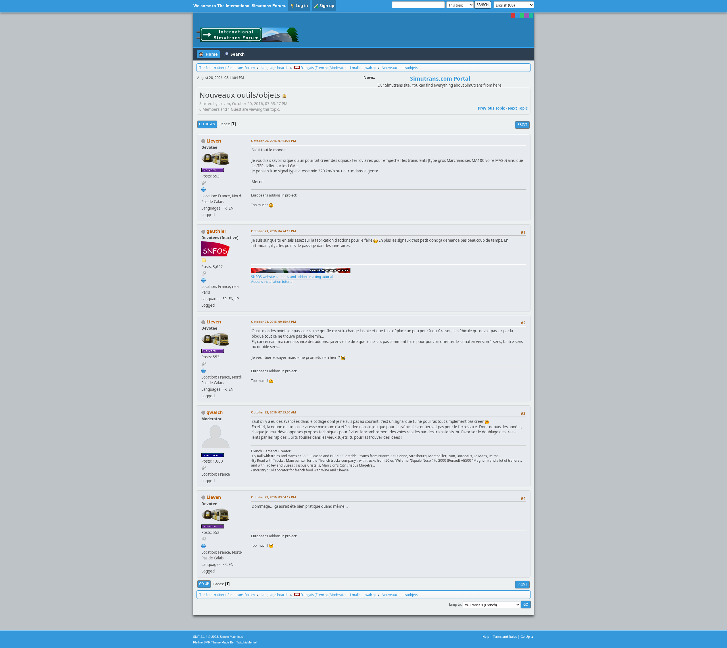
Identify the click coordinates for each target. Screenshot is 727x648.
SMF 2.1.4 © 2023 (205, 636)
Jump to (455, 604)
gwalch (369, 67)
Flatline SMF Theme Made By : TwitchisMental (224, 642)
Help (485, 636)
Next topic (518, 108)
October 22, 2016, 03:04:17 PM (273, 497)
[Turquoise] (531, 15)
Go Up (204, 584)
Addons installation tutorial (272, 281)
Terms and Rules (505, 636)
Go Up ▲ (527, 636)
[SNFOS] (203, 189)
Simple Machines (231, 636)
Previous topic (491, 108)
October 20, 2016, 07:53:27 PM (273, 141)
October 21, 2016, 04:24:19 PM (273, 231)
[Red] (513, 15)
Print (522, 124)
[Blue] (517, 15)
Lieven (213, 141)
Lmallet (356, 67)
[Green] (522, 15)
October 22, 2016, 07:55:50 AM (273, 412)
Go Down (207, 124)
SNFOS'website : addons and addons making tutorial (292, 276)
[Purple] (526, 15)
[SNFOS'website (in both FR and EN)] (203, 279)
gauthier (216, 231)
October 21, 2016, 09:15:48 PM (273, 321)
